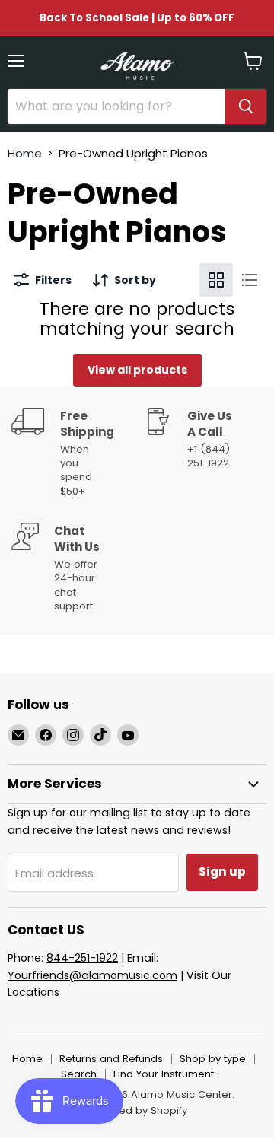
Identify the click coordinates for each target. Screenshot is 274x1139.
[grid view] (216, 280)
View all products (137, 369)
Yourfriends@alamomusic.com (92, 975)
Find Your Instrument (163, 1074)
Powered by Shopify (137, 1110)
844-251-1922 (82, 958)
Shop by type (213, 1059)
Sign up (222, 871)
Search (79, 1074)
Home (25, 153)
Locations (33, 992)
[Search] (245, 106)
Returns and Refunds (111, 1059)
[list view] (249, 280)
